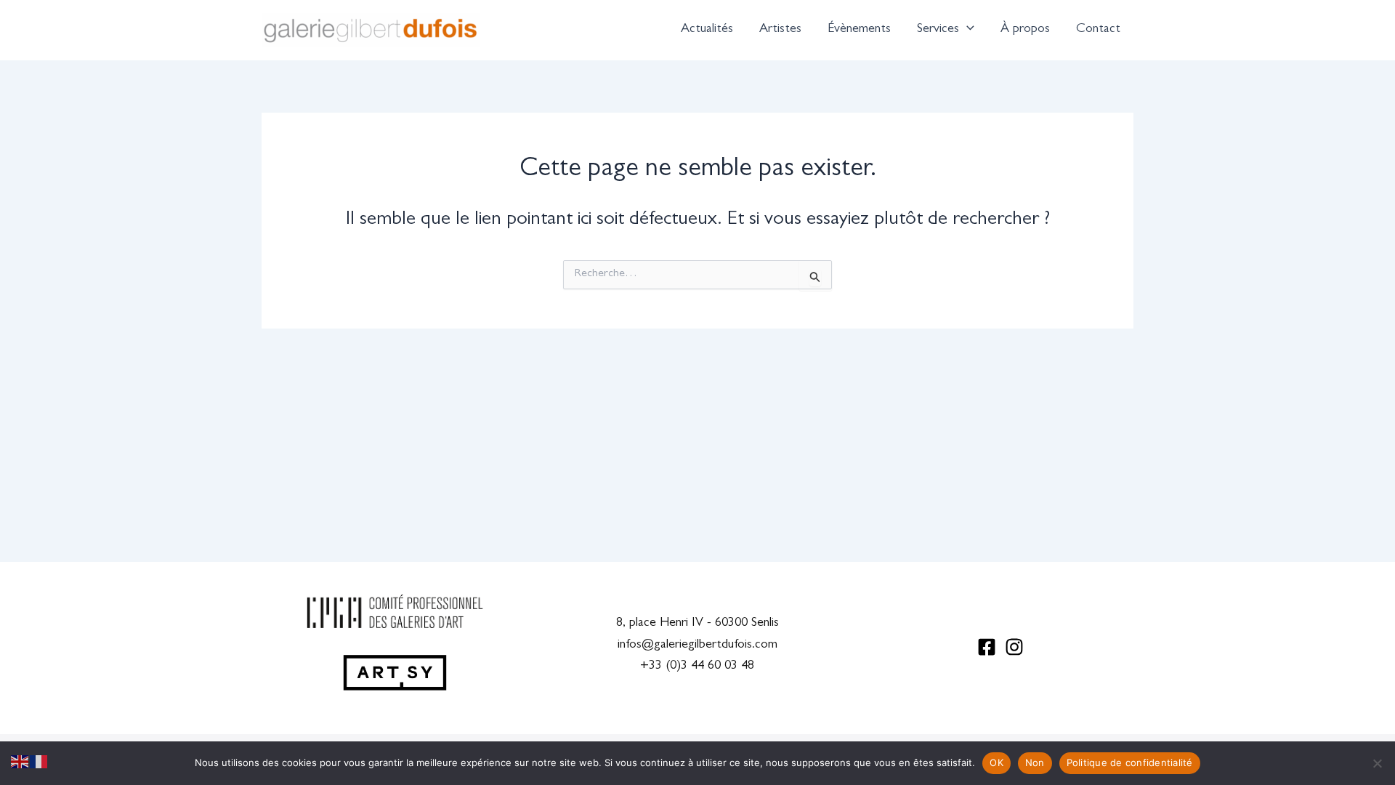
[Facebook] (986, 646)
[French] (39, 762)
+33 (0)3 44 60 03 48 (697, 666)
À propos (1025, 29)
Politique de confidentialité (1130, 762)
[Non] (1377, 763)
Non (1035, 762)
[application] (966, 30)
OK (996, 762)
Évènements (859, 29)
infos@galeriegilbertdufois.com (697, 645)
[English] (20, 762)
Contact (1098, 29)
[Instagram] (1014, 646)
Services (938, 29)
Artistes (780, 29)
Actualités (707, 29)
